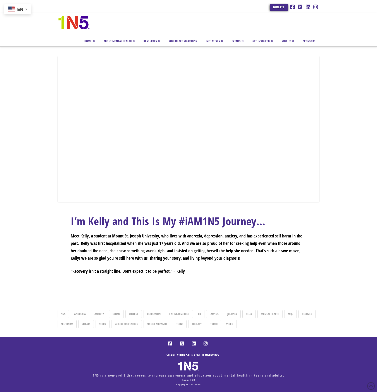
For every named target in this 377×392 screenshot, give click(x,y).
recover (307, 314)
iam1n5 (214, 314)
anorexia (80, 314)
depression (154, 314)
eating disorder (179, 314)
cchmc (116, 314)
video (229, 324)
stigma (86, 324)
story (102, 324)
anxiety (99, 314)
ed (199, 314)
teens (179, 324)
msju (290, 314)
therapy (197, 324)
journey (232, 314)
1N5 (63, 314)
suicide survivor (157, 324)
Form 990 (188, 380)
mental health (270, 314)
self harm (67, 324)
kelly (249, 314)
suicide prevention (126, 324)
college (133, 314)
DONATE (278, 7)
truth (214, 324)
